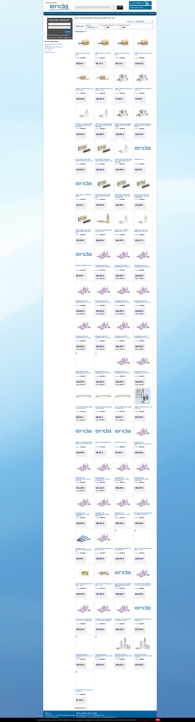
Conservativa (89, 13)
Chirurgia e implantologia (149, 13)
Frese (45, 13)
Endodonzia (70, 13)
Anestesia (64, 13)
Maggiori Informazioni (145, 720)
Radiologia (76, 13)
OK (158, 720)
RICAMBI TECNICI (50, 52)
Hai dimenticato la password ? (58, 35)
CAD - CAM (48, 50)
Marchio (88, 25)
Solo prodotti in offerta (123, 25)
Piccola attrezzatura (126, 13)
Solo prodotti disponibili (107, 25)
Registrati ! (68, 38)
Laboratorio (83, 13)
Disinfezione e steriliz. (137, 13)
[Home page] (59, 10)
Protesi (59, 13)
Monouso (54, 13)
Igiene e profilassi (115, 13)
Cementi (49, 13)
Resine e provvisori (106, 13)
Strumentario (97, 13)
